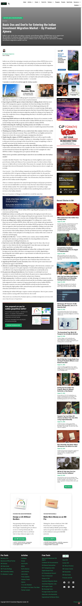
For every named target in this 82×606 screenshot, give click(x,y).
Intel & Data (24, 574)
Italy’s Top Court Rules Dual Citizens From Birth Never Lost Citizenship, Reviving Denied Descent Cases (67, 278)
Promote (63, 2)
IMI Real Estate (66, 575)
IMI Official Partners (68, 566)
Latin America (25, 571)
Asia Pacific (24, 563)
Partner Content (25, 590)
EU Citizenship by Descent (49, 573)
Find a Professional (47, 576)
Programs (57, 2)
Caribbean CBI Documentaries (50, 562)
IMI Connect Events (67, 569)
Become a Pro (4, 558)
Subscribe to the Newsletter (49, 594)
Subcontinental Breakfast (17, 17)
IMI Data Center (5, 566)
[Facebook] (64, 582)
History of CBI (46, 578)
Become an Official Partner (8, 561)
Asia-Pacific (6, 17)
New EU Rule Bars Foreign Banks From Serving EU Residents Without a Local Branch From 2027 (68, 360)
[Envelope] (64, 587)
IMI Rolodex (4, 563)
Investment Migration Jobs (49, 584)
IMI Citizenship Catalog (7, 571)
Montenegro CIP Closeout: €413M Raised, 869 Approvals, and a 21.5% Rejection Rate (67, 305)
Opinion (10, 17)
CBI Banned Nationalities (48, 565)
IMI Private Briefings (6, 569)
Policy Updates (25, 577)
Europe (23, 561)
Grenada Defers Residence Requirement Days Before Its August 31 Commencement (67, 249)
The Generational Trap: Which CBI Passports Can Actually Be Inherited (67, 333)
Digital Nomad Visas (47, 570)
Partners (50, 2)
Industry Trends (25, 579)
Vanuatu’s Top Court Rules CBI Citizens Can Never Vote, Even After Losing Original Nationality (67, 417)
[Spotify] (69, 587)
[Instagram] (69, 582)
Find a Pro (43, 2)
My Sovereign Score (47, 589)
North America (25, 569)
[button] (68, 486)
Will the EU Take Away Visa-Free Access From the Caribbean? (66, 472)
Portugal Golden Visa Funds (49, 592)
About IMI (65, 560)
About (24, 2)
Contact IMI (65, 563)
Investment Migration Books (49, 581)
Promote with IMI (67, 578)
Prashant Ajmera (8, 54)
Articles (30, 2)
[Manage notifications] (79, 603)
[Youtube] (73, 587)
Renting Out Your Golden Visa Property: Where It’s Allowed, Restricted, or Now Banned (65, 389)
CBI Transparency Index (48, 568)
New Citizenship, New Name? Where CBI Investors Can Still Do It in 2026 (67, 445)
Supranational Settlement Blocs (50, 597)
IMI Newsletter (66, 572)
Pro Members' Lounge (7, 574)
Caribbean (24, 558)
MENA (23, 566)
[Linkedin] (73, 582)
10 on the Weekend (26, 585)
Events (36, 2)
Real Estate (69, 2)
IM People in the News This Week (30, 587)
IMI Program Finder (47, 586)
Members (76, 5)
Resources (76, 2)
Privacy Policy (77, 602)
